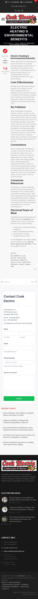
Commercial (17, 256)
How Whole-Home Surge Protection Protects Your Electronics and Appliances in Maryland (19, 436)
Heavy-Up (14, 262)
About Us (4, 582)
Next (32, 282)
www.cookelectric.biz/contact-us (14, 551)
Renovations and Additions (10, 586)
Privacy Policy (24, 586)
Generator (23, 260)
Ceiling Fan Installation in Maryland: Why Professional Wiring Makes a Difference (15, 421)
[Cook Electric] (19, 19)
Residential (24, 584)
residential (15, 264)
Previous (7, 282)
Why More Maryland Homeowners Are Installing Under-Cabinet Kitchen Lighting (18, 443)
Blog (14, 253)
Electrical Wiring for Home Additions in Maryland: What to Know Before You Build (18, 414)
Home (24, 262)
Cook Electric (26, 219)
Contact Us (5, 589)
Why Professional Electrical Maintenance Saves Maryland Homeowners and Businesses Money (18, 429)
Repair (28, 262)
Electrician (15, 260)
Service (21, 264)
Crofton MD (21, 258)
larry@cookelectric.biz (19, 6)
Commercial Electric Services (11, 584)
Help (19, 262)
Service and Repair (14, 582)
